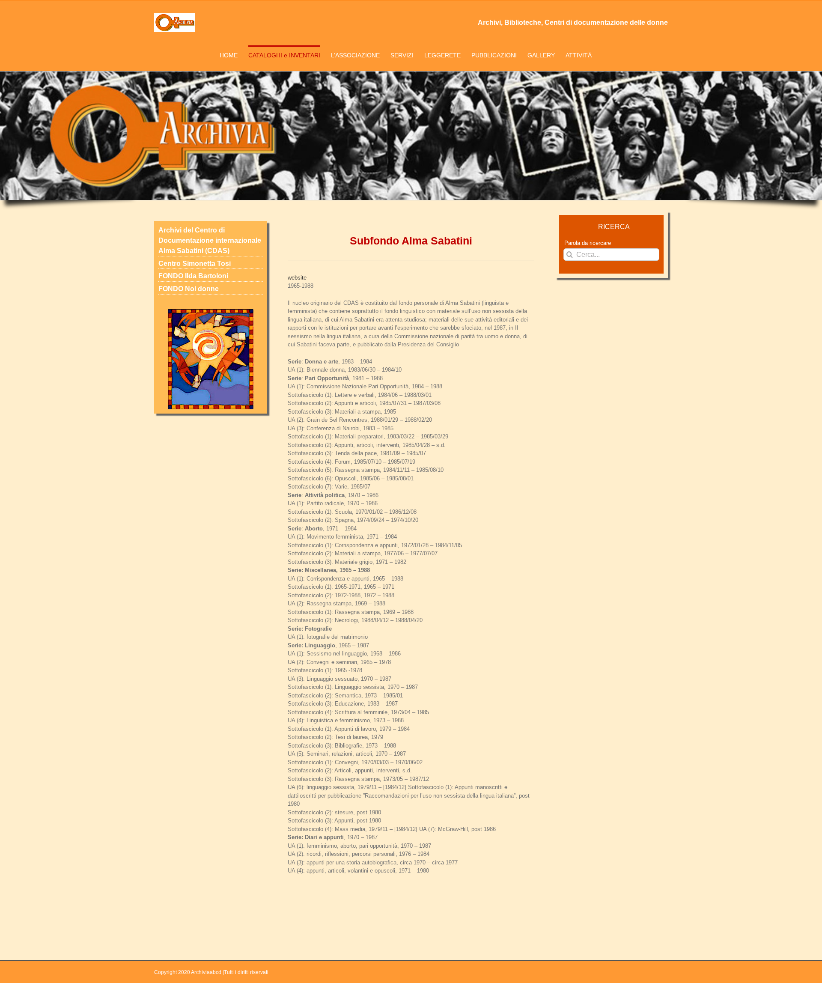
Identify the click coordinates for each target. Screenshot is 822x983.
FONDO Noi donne (188, 288)
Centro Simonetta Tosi (194, 263)
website (297, 277)
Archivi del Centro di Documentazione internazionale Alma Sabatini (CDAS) (209, 240)
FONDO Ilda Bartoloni (193, 276)
